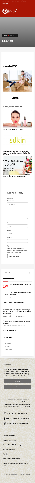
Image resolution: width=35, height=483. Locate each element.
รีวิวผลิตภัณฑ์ (8, 350)
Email (9, 230)
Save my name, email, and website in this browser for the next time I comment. (17, 251)
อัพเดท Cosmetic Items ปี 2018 (13, 130)
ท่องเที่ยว (7, 346)
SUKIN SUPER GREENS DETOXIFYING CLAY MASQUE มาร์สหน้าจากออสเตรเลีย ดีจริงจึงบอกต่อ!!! (17, 153)
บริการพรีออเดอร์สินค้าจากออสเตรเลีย (20, 284)
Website (9, 238)
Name (9, 223)
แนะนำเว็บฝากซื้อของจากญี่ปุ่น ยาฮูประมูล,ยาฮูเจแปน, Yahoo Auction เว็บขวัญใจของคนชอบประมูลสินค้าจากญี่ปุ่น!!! (17, 312)
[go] (29, 273)
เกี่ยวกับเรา (24, 1)
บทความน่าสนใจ (15, 1)
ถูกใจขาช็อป (8, 343)
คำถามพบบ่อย (6, 1)
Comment (10, 201)
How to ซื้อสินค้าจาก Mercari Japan (14, 176)
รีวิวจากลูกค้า (5, 3)
